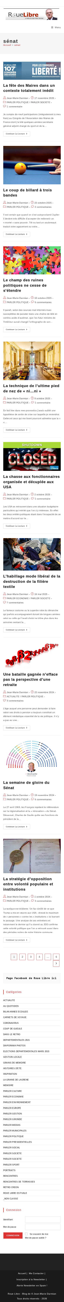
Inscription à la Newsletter (30, 1279)
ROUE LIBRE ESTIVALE (15, 1193)
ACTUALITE (13, 696)
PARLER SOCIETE (40, 102)
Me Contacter (36, 1273)
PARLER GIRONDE (12, 1119)
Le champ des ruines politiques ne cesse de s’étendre (25, 285)
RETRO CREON (11, 1187)
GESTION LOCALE (12, 1057)
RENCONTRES (10, 1176)
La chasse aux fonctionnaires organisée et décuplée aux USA (31, 481)
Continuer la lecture (18, 134)
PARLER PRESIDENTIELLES (17, 1142)
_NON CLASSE (10, 1199)
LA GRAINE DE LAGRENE (16, 1080)
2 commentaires (43, 207)
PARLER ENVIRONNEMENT (17, 1102)
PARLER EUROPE (12, 1108)
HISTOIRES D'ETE (12, 1068)
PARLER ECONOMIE (18, 598)
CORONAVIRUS (11, 1023)
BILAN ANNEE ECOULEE (15, 1012)
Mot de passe (9, 1227)
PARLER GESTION (12, 1114)
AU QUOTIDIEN (11, 1006)
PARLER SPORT (11, 1165)
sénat (17, 45)
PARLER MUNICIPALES (15, 1130)
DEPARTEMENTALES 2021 (16, 1040)
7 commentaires (15, 602)
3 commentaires (15, 700)
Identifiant (8, 1219)
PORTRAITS (9, 1170)
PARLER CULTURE (12, 1091)
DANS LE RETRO (11, 1034)
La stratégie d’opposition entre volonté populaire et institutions (28, 884)
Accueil (22, 1273)
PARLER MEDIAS (12, 1125)
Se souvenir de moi (39, 1234)
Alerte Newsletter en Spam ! (32, 1285)
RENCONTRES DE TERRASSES (19, 1182)
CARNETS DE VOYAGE (15, 1017)
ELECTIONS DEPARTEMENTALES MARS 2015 (26, 1051)
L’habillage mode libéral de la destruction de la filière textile (31, 581)
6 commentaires (43, 302)
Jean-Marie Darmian (17, 98)
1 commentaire (14, 106)
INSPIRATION (10, 1074)
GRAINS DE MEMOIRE (14, 1063)
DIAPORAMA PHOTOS (14, 1045)
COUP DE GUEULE (12, 1028)
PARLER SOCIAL (11, 1147)
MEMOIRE (8, 1085)
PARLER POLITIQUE (17, 102)
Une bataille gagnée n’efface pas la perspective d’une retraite (30, 679)
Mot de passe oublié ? (35, 1238)
